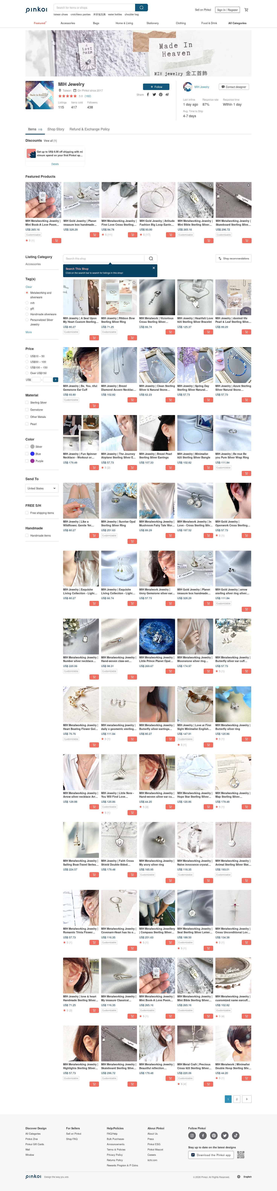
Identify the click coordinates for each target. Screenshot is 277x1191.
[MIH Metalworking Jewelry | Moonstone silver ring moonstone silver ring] (195, 636)
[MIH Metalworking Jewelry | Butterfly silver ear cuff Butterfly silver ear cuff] (233, 636)
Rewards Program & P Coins (122, 1165)
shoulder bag (132, 14)
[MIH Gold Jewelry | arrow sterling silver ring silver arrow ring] (233, 569)
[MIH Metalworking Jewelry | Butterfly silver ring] (233, 704)
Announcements (116, 1144)
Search (141, 7)
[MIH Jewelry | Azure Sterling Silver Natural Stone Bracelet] (233, 365)
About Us (153, 1133)
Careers (152, 1154)
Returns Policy (115, 1160)
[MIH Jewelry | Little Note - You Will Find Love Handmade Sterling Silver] (119, 772)
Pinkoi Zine (31, 1139)
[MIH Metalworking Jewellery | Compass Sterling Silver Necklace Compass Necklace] (157, 908)
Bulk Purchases (115, 1139)
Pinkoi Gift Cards (34, 1144)
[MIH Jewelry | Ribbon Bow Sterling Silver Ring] (119, 297)
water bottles (115, 14)
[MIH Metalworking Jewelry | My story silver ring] (157, 840)
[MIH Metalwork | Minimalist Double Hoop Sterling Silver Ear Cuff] (233, 1043)
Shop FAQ (71, 1139)
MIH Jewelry (201, 87)
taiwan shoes (61, 14)
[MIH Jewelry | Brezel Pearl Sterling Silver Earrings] (157, 433)
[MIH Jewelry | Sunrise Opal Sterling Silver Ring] (119, 501)
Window (29, 1154)
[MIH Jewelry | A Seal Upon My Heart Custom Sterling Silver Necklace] (81, 297)
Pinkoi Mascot (155, 1149)
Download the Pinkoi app (213, 1155)
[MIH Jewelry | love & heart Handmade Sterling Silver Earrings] (81, 975)
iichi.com (152, 1160)
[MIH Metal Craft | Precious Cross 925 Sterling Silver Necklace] (195, 1043)
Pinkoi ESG (154, 1144)
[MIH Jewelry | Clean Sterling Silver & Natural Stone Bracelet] (157, 365)
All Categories (33, 1133)
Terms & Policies (116, 1149)
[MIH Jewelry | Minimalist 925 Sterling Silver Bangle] (195, 433)
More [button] (29, 332)
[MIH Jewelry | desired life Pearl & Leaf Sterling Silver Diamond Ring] (233, 297)
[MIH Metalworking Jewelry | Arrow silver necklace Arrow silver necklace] (81, 772)
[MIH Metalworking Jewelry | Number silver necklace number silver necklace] (81, 636)
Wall (27, 1149)
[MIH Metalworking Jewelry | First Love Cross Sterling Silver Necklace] (119, 200)
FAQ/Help (112, 1133)
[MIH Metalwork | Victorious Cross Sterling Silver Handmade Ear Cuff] (157, 297)
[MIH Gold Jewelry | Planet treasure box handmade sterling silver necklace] (81, 200)
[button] (156, 87)
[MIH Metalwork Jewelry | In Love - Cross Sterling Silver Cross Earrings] (195, 501)
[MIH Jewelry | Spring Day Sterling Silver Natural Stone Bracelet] (195, 365)
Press (151, 1139)
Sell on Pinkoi (203, 10)
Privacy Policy (115, 1154)
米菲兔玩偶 (99, 14)
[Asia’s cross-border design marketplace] (36, 10)
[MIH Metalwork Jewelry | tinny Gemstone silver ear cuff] (157, 569)
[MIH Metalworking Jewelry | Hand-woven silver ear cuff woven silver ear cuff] (157, 772)
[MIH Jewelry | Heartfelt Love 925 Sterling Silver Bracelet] (195, 297)
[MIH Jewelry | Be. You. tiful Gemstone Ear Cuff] (81, 365)
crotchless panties (81, 14)
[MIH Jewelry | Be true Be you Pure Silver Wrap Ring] (233, 433)
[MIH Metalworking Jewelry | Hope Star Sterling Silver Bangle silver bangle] (195, 772)
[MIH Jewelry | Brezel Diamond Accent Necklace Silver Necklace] (119, 365)
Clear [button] (29, 287)
